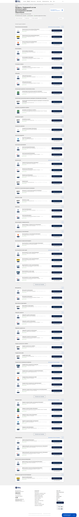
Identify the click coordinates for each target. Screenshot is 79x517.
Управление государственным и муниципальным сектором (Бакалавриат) (34, 389)
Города (57, 493)
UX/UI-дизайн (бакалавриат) (26, 75)
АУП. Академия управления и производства (28, 42)
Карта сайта (58, 490)
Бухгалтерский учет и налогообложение (21, 231)
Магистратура (39, 1)
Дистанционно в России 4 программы (54, 160)
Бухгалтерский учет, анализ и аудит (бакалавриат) (30, 252)
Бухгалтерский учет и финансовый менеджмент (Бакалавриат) (32, 243)
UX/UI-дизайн (17, 73)
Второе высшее (33, 1)
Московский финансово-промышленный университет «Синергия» (31, 58)
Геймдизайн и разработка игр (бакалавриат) (29, 330)
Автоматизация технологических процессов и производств (32, 91)
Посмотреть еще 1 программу (39, 396)
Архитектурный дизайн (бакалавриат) (28, 153)
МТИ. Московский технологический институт (28, 102)
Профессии (58, 500)
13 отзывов (18, 268)
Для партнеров (58, 496)
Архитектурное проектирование (20, 144)
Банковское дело (18, 160)
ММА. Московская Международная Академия (28, 272)
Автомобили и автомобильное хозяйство (22, 107)
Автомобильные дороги (19, 116)
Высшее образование (26, 4)
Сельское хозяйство (38, 498)
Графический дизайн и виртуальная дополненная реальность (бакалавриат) (35, 452)
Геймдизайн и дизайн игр (19, 312)
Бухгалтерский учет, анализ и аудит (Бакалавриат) (30, 277)
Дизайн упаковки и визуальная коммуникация (22, 459)
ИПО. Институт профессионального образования (29, 163)
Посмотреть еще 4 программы (39, 284)
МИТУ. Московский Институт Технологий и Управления (29, 30)
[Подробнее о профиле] (62, 27)
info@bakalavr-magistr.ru (19, 496)
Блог (57, 499)
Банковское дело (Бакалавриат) (27, 168)
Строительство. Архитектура (39, 500)
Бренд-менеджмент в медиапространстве (22, 222)
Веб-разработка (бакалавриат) (27, 296)
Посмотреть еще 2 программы (39, 434)
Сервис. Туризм (37, 499)
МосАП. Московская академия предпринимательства (29, 371)
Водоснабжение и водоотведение (20, 303)
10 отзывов (18, 79)
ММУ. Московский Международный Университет (28, 36)
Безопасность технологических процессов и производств (25, 188)
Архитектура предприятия (19, 135)
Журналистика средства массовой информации (23, 474)
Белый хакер (17, 206)
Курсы (51, 1)
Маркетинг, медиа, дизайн (38, 495)
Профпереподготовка (45, 1)
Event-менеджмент (18, 48)
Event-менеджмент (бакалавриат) (27, 57)
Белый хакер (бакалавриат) (26, 215)
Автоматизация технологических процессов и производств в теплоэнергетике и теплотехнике (31, 98)
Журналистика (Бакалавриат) (27, 477)
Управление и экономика (38, 505)
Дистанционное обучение (18, 4)
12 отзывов (18, 274)
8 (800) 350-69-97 (17, 492)
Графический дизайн (18, 437)
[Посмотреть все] (62, 160)
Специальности (31, 4)
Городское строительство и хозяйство (21, 343)
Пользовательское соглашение (47, 513)
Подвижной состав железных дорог (38, 4)
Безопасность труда (18, 197)
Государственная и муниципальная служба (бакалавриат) (31, 383)
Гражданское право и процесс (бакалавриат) (29, 414)
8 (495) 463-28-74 (17, 493)
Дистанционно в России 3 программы (54, 437)
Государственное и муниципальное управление (23, 362)
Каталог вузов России (60, 492)
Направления (37, 490)
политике (68, 515)
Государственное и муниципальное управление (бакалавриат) (32, 370)
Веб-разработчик (18, 287)
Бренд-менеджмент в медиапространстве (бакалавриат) (31, 224)
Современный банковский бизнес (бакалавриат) (30, 162)
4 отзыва (18, 45)
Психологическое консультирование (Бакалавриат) (30, 29)
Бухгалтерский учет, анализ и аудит (28, 271)
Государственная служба (26, 355)
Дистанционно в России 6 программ (53, 362)
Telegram (59, 506)
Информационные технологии (39, 494)
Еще (53, 1)
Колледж (24, 1)
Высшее (28, 1)
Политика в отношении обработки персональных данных (35, 513)
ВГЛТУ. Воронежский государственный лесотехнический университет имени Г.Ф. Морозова (34, 92)
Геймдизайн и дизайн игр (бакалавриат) (28, 321)
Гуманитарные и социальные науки (40, 493)
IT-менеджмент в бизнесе (19, 64)
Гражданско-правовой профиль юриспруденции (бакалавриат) (32, 402)
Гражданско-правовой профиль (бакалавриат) (30, 408)
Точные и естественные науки (39, 504)
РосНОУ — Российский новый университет (28, 138)
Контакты (58, 497)
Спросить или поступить (57, 30)
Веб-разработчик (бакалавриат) (27, 290)
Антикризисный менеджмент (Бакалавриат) (29, 128)
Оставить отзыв (60, 502)
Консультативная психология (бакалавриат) (29, 41)
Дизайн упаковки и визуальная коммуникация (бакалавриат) (32, 461)
